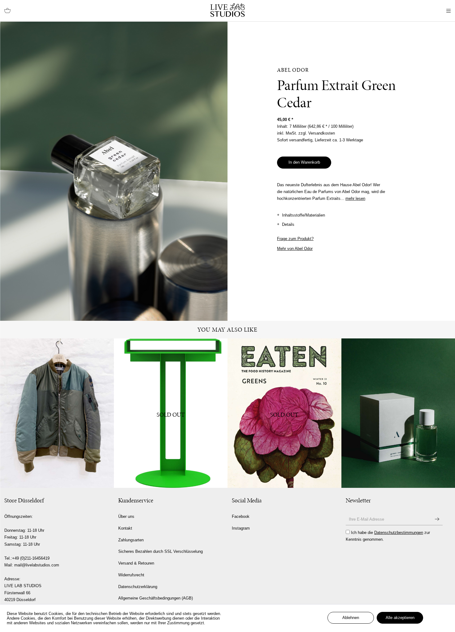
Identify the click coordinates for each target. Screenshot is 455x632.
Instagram (241, 528)
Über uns (126, 516)
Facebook (240, 516)
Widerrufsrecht (131, 575)
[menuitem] (7, 11)
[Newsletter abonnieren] (437, 519)
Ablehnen (350, 617)
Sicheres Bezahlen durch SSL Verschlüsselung (160, 551)
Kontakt (125, 528)
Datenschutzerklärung (137, 586)
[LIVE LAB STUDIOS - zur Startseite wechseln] (227, 10)
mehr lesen (355, 198)
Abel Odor (293, 70)
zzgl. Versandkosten (316, 133)
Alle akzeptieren (400, 617)
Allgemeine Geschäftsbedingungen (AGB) (155, 598)
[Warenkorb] (7, 11)
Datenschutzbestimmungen (398, 532)
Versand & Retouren (136, 563)
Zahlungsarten (131, 540)
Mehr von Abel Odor (295, 248)
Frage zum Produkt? (295, 238)
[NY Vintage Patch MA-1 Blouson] (57, 413)
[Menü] (448, 11)
